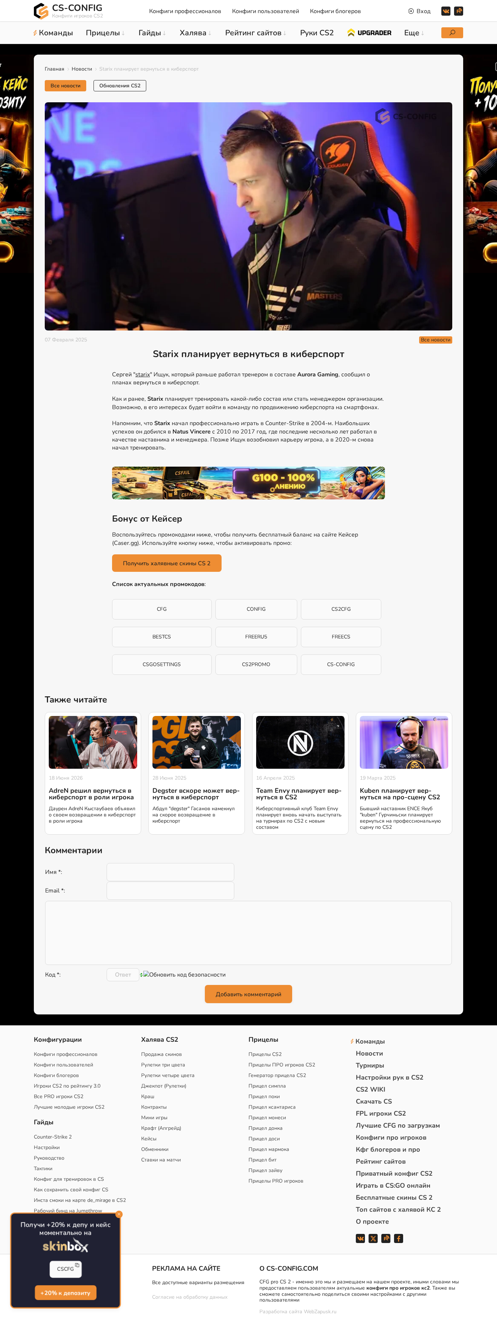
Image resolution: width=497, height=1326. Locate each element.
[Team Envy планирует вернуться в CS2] (300, 742)
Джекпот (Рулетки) (163, 1085)
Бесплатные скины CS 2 (394, 1197)
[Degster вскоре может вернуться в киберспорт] (196, 742)
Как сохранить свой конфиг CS (71, 1189)
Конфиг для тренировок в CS (69, 1179)
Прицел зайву (265, 1170)
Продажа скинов (161, 1054)
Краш (147, 1096)
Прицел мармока (269, 1149)
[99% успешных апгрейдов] (369, 32)
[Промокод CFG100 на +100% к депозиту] (248, 483)
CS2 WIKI (370, 1089)
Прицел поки (264, 1096)
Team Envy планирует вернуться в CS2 (299, 793)
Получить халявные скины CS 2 (167, 563)
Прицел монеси (267, 1117)
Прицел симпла (267, 1085)
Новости (82, 69)
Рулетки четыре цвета (168, 1075)
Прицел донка (266, 1128)
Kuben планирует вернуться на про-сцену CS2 (400, 793)
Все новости (65, 85)
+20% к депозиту (65, 1293)
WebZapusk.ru (320, 1312)
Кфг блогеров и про (388, 1149)
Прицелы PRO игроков (276, 1180)
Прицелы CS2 (265, 1054)
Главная (54, 69)
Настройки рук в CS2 (390, 1077)
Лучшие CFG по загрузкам (398, 1125)
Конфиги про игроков (391, 1137)
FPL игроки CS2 (381, 1113)
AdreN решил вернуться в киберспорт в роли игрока (91, 793)
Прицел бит (263, 1159)
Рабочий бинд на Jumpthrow (68, 1210)
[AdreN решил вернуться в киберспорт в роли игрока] (93, 742)
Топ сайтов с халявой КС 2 (398, 1209)
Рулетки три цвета (163, 1064)
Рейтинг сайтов (381, 1161)
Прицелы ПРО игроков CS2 (282, 1064)
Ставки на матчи (161, 1159)
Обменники (154, 1149)
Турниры (370, 1065)
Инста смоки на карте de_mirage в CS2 (80, 1200)
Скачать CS (374, 1101)
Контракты (154, 1107)
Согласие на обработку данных (189, 1297)
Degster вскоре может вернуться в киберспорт (196, 793)
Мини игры (154, 1117)
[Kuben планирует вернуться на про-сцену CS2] (404, 742)
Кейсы (148, 1138)
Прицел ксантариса (272, 1107)
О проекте (372, 1221)
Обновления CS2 (119, 85)
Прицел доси (264, 1138)
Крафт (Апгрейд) (161, 1128)
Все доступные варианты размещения (198, 1282)
